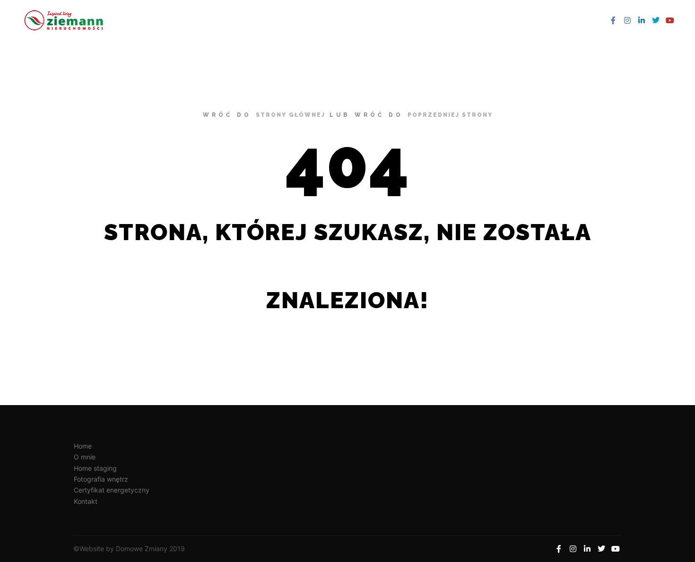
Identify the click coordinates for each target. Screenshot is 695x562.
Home (83, 446)
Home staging (95, 468)
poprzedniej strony (450, 115)
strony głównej (290, 115)
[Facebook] (613, 20)
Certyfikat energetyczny (111, 490)
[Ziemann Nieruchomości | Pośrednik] (66, 20)
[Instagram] (627, 20)
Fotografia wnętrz (101, 479)
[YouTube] (670, 20)
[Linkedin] (641, 20)
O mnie (85, 457)
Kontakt (85, 501)
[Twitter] (656, 20)
